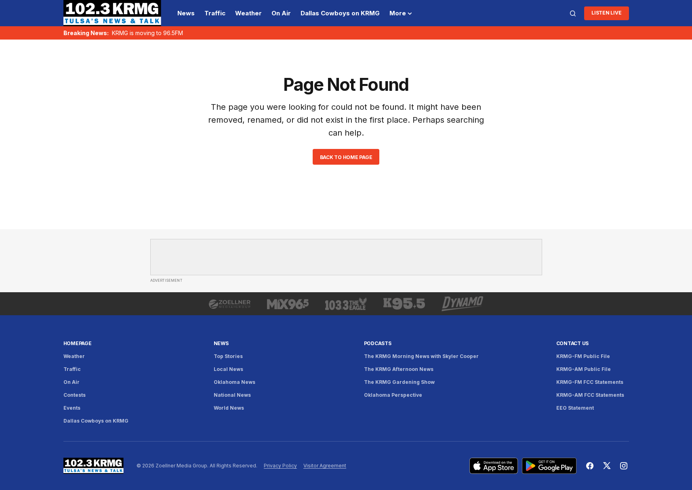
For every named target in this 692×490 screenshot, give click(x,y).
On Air (71, 382)
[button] (572, 13)
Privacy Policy (280, 466)
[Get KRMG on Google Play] (549, 466)
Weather (74, 356)
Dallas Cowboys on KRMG (95, 421)
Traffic (72, 369)
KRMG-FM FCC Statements (589, 382)
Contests (74, 395)
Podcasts (377, 343)
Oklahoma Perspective (393, 395)
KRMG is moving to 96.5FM (147, 32)
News (221, 343)
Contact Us (572, 343)
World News (229, 408)
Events (71, 408)
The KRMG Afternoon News (398, 369)
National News (232, 395)
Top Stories (228, 356)
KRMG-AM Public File (583, 369)
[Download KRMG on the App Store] (493, 466)
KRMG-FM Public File (583, 356)
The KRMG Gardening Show (399, 382)
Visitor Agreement (324, 466)
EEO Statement (575, 408)
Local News (228, 369)
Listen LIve (606, 13)
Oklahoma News (234, 382)
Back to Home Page (346, 157)
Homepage (77, 343)
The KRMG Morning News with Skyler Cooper (421, 356)
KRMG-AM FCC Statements (590, 395)
